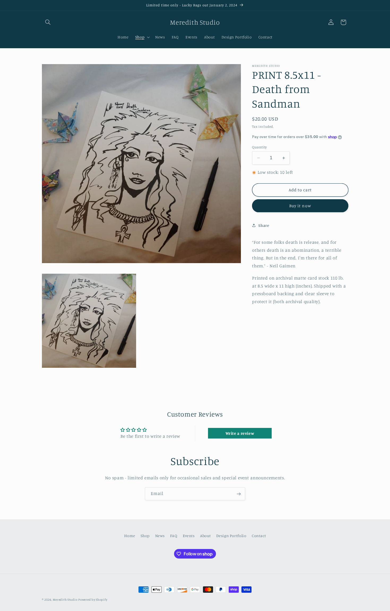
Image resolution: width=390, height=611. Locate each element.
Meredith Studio (65, 599)
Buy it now (300, 205)
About (205, 536)
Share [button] (263, 225)
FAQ (173, 536)
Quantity (259, 147)
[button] (48, 22)
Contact (259, 536)
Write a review (240, 433)
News (160, 536)
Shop (145, 536)
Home (129, 536)
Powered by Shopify (92, 599)
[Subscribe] (239, 493)
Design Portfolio (231, 536)
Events (189, 536)
